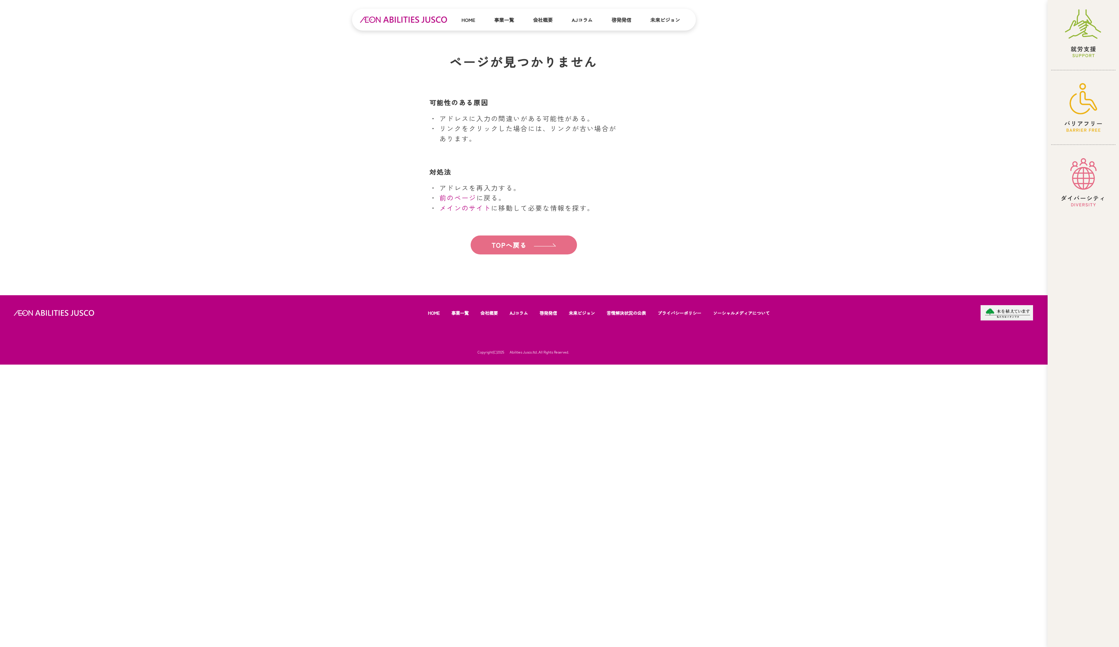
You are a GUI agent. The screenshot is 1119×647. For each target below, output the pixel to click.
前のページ (457, 198)
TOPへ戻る (509, 244)
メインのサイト (465, 208)
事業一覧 (504, 19)
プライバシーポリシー (679, 313)
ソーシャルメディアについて (741, 313)
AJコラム (582, 19)
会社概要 (543, 19)
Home (468, 19)
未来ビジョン (665, 19)
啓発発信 (621, 19)
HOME (434, 313)
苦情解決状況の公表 (626, 313)
